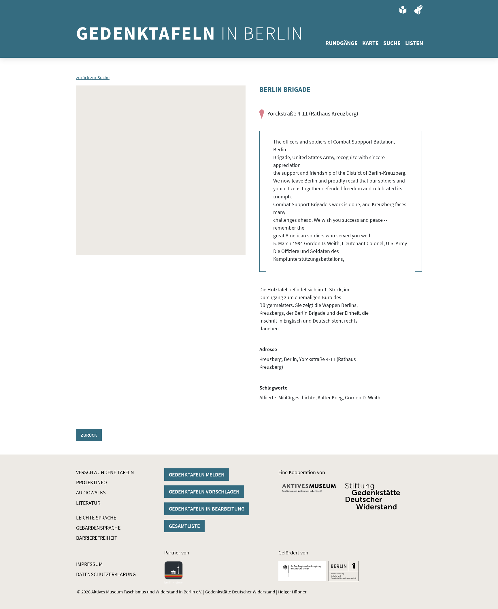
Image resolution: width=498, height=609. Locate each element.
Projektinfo (91, 482)
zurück (89, 435)
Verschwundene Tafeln (105, 472)
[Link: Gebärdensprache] (418, 9)
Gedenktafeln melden (197, 474)
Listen (414, 42)
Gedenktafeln (190, 32)
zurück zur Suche (93, 77)
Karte (370, 42)
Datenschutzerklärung (106, 574)
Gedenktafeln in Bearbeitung (206, 508)
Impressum (89, 564)
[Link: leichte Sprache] (403, 9)
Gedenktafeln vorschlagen (204, 491)
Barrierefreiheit (96, 537)
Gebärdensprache (98, 527)
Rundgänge (341, 42)
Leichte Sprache (96, 517)
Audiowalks (91, 492)
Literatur (88, 503)
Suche (392, 42)
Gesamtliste (184, 526)
